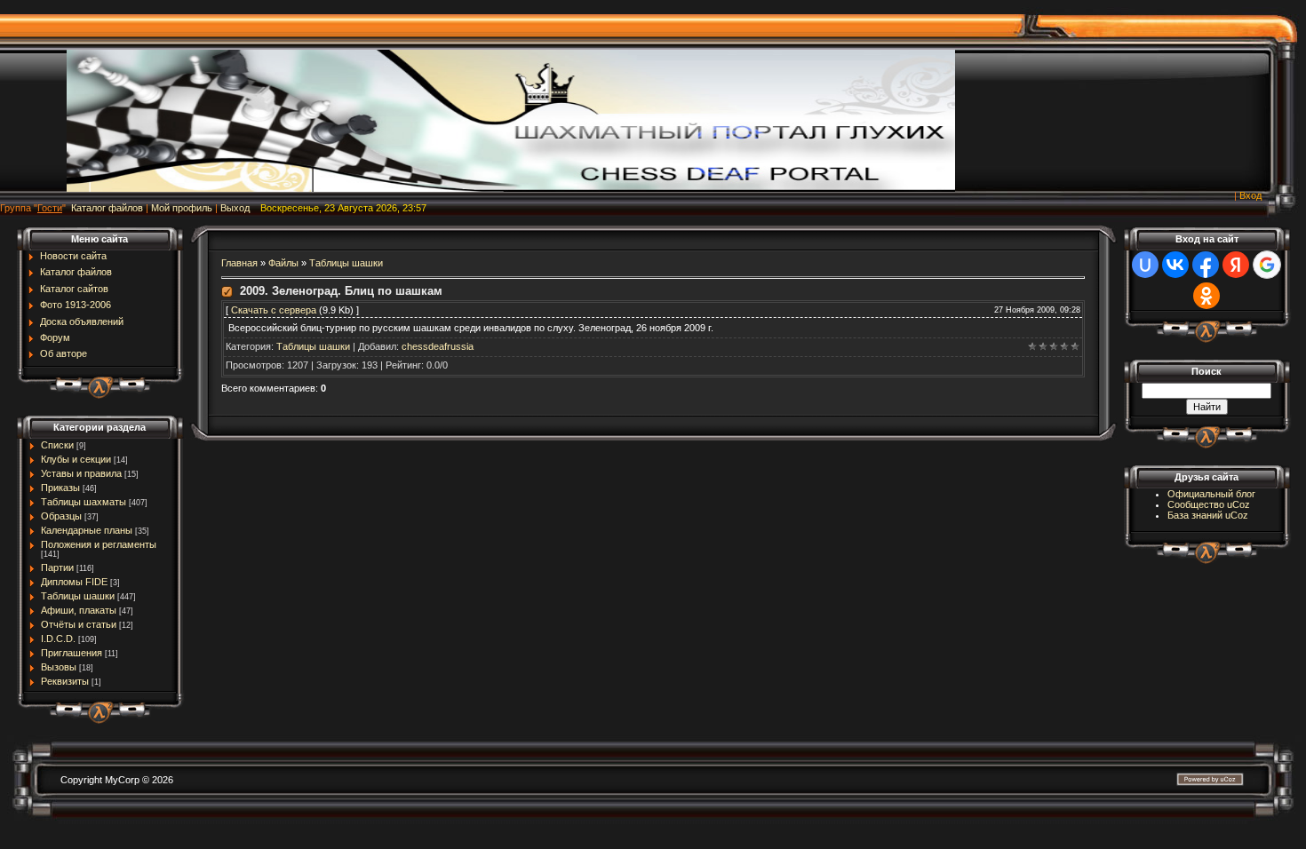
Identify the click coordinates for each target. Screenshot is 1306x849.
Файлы (283, 263)
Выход (235, 207)
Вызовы (58, 667)
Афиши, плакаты (78, 610)
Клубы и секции (76, 459)
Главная (239, 263)
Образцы (61, 516)
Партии (57, 567)
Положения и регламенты (98, 544)
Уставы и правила (81, 473)
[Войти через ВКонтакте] (1175, 264)
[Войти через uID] (1145, 264)
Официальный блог (1211, 493)
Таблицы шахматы (83, 501)
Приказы (60, 487)
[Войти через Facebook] (1205, 264)
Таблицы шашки (78, 596)
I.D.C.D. (58, 638)
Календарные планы (86, 530)
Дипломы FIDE (74, 581)
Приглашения (71, 652)
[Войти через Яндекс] (1235, 264)
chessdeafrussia (438, 346)
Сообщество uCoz (1208, 504)
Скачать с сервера (273, 310)
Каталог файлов (107, 207)
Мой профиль (181, 207)
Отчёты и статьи (78, 624)
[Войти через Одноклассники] (1206, 295)
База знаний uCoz (1207, 515)
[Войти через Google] (1267, 264)
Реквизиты (65, 681)
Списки (57, 445)
